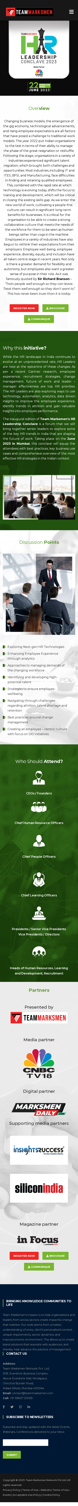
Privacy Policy (11, 1490)
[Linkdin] (29, 1406)
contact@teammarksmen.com (32, 1393)
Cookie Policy (51, 1494)
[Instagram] (20, 1406)
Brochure (57, 308)
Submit (12, 1454)
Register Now (24, 308)
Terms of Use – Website (36, 1490)
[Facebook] (3, 1406)
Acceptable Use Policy (27, 1494)
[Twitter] (12, 1406)
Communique (40, 319)
